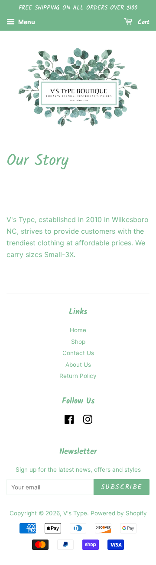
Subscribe (121, 487)
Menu (26, 21)
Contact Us (78, 352)
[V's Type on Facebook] (69, 421)
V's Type (75, 513)
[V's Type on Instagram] (87, 421)
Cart (143, 22)
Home (78, 330)
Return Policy (78, 375)
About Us (78, 364)
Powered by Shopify (119, 513)
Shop (78, 341)
